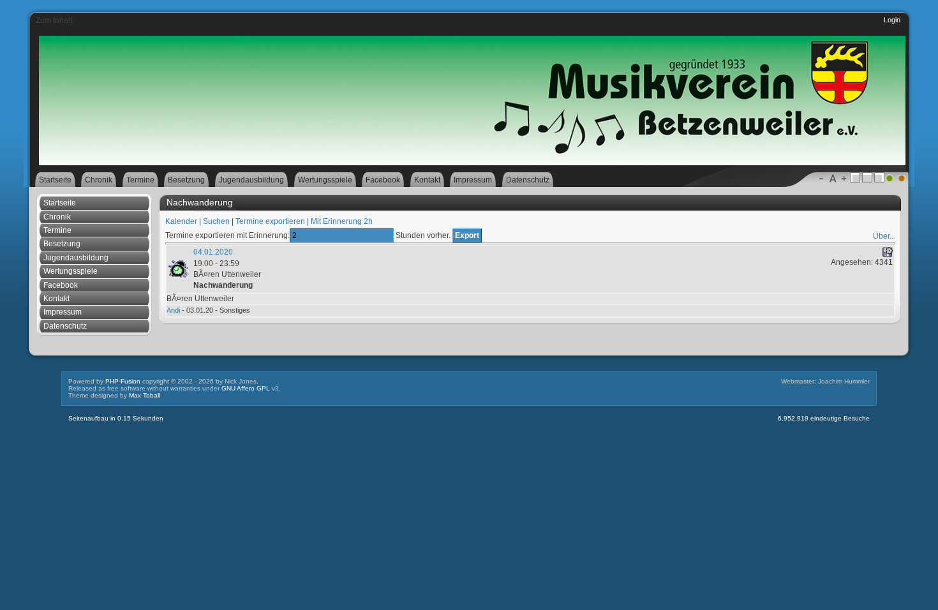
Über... (884, 236)
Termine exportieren (270, 221)
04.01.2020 (213, 252)
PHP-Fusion (122, 381)
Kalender (181, 221)
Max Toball (144, 395)
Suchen (216, 221)
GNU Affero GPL (245, 388)
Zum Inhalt (54, 20)
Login (892, 20)
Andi (173, 310)
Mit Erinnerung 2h (342, 221)
